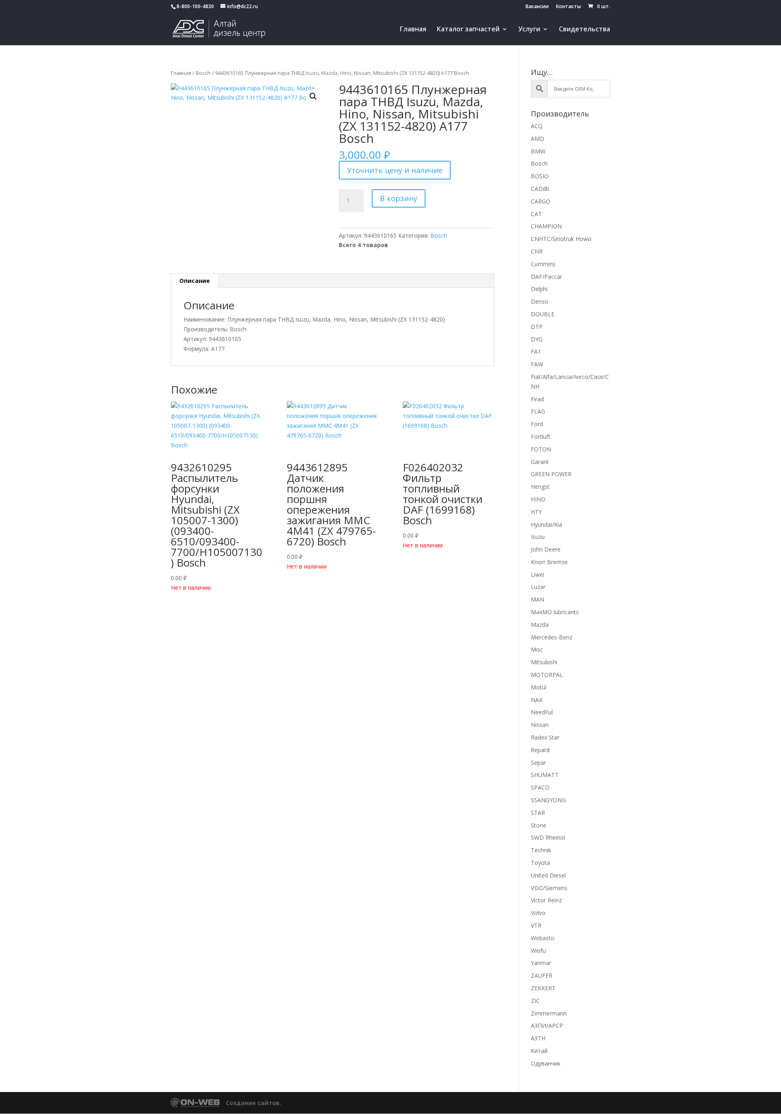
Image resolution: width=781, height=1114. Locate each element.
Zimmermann (549, 1013)
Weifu (538, 950)
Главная (413, 29)
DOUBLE (542, 314)
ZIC (535, 1001)
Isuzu (538, 537)
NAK (537, 700)
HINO (538, 499)
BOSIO (540, 176)
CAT (536, 214)
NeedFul (542, 712)
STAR (538, 812)
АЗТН (538, 1038)
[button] (313, 96)
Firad (537, 399)
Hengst (540, 486)
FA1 (536, 351)
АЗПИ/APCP (547, 1025)
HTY (536, 512)
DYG (537, 339)
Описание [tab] (194, 281)
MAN (537, 599)
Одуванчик (546, 1063)
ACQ (537, 126)
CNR (537, 251)
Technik (541, 850)
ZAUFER (541, 975)
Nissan (540, 725)
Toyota (540, 863)
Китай (539, 1051)
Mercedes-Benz (551, 637)
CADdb (540, 189)
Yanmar (541, 963)
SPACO (540, 787)
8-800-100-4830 (195, 6)
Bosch (203, 73)
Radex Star (545, 737)
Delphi (539, 289)
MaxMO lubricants (555, 612)
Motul (538, 687)
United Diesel (548, 875)
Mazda (540, 624)
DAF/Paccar (546, 276)
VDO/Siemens (549, 888)
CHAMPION (546, 226)
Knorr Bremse (549, 562)
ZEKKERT (543, 988)
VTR (536, 925)
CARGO (540, 201)
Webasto (542, 938)
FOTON (541, 449)
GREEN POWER (551, 474)
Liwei (537, 574)
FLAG (538, 411)
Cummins (543, 264)
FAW (537, 364)
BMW (538, 151)
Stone (538, 825)
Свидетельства (584, 29)
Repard (540, 750)
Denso (539, 301)
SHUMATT (544, 775)
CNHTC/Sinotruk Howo (561, 239)
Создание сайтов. (253, 1103)
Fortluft (540, 436)
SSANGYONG (548, 800)
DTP (537, 326)
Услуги (529, 29)
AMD (537, 138)
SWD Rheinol (548, 837)
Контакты (568, 7)
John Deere (546, 549)
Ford (537, 424)
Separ (538, 762)
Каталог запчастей (468, 29)
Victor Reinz (546, 900)
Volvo (538, 913)
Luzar (538, 587)
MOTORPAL (547, 674)
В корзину (398, 198)
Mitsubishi (544, 662)
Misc (537, 649)
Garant (540, 462)
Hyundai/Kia (546, 524)
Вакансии (537, 7)
